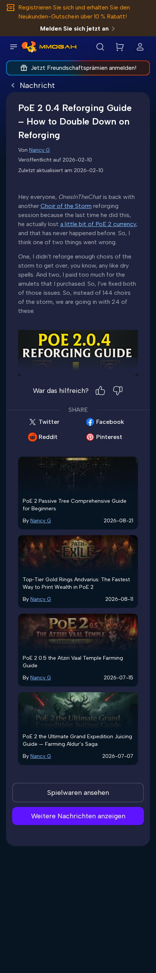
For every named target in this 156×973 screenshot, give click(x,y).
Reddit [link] (48, 436)
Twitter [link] (49, 421)
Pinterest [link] (109, 436)
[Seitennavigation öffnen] (13, 46)
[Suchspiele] (100, 46)
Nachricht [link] (37, 85)
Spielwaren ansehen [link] (78, 792)
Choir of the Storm (66, 205)
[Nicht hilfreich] (117, 390)
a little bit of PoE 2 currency (98, 224)
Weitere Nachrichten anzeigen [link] (78, 816)
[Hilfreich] (100, 390)
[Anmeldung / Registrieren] (140, 46)
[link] (29, 47)
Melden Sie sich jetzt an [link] (74, 28)
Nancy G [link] (39, 150)
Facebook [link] (110, 421)
